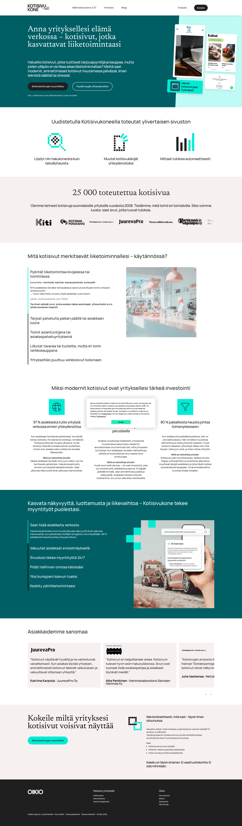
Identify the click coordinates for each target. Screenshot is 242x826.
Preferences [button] (101, 416)
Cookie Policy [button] (106, 414)
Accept (121, 422)
